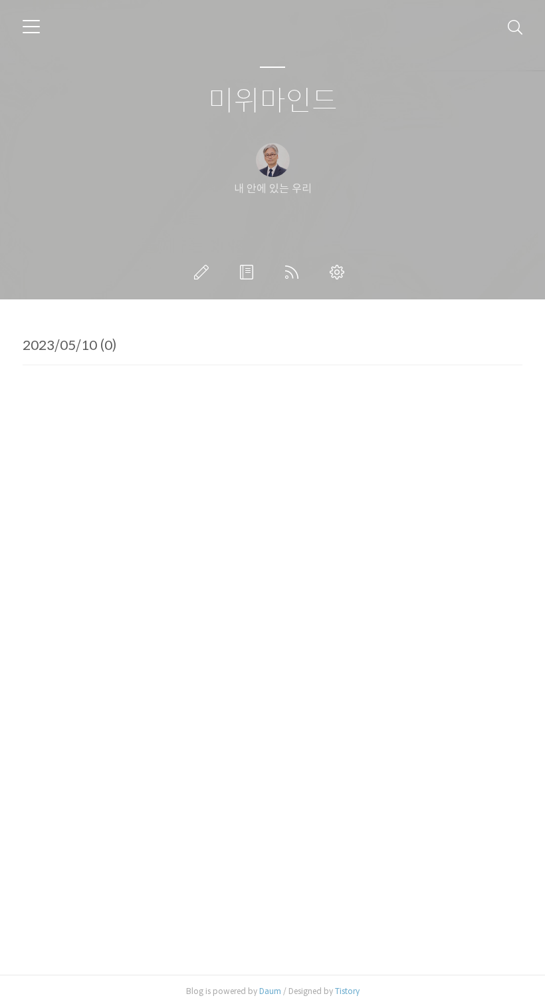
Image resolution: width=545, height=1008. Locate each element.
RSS (294, 272)
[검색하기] (515, 26)
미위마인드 (273, 101)
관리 (340, 272)
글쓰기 (204, 272)
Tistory (347, 991)
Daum (270, 991)
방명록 (249, 272)
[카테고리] (31, 26)
